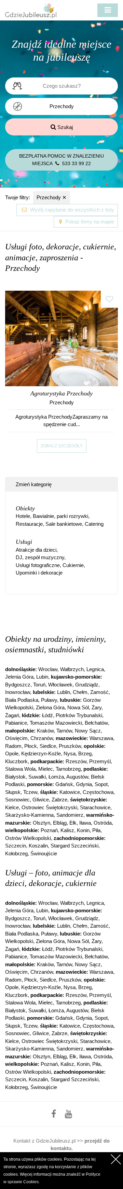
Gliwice (40, 799)
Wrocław (47, 669)
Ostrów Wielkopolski (28, 838)
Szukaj (64, 127)
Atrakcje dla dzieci (36, 550)
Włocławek (60, 684)
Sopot (101, 784)
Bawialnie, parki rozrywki (60, 516)
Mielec (45, 769)
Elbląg (60, 823)
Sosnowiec (17, 799)
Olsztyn (41, 823)
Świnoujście (43, 853)
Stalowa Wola (20, 769)
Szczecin (15, 846)
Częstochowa (98, 792)
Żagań (12, 715)
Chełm (80, 692)
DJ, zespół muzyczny (40, 557)
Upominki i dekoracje (39, 573)
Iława (85, 823)
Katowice (69, 792)
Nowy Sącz (88, 731)
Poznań (49, 830)
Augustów (77, 777)
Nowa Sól (78, 707)
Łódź (47, 715)
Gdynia (84, 784)
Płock (30, 746)
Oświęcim (16, 738)
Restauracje (29, 524)
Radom (13, 746)
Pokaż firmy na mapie (89, 221)
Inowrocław (17, 692)
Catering (94, 524)
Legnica (95, 669)
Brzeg (85, 753)
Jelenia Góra (19, 677)
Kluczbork (16, 761)
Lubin (42, 677)
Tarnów (64, 731)
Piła (96, 830)
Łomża (56, 777)
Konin (83, 830)
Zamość (99, 692)
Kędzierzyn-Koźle (41, 753)
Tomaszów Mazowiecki (56, 723)
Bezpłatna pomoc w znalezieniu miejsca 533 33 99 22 (61, 159)
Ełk (73, 823)
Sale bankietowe (63, 524)
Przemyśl (100, 761)
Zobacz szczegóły (62, 446)
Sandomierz (69, 815)
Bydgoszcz (17, 684)
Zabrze (59, 799)
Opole (11, 753)
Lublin (63, 692)
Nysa (70, 753)
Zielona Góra (50, 707)
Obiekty (25, 508)
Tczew (30, 792)
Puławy (49, 700)
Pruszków (70, 746)
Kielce (12, 807)
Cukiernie (73, 565)
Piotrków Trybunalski (79, 715)
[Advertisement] (64, 613)
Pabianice (16, 723)
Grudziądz (86, 684)
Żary (96, 707)
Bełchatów (96, 723)
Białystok (15, 777)
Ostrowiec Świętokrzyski (49, 807)
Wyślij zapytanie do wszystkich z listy (71, 210)
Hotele (23, 516)
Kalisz (67, 830)
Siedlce (48, 746)
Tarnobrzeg (68, 769)
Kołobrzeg (16, 853)
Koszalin (38, 846)
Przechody (52, 197)
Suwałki (37, 777)
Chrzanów (41, 738)
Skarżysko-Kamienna (29, 815)
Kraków (45, 731)
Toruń (39, 684)
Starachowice (95, 807)
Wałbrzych (72, 669)
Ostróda (103, 823)
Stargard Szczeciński (74, 846)
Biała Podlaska (21, 700)
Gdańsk (64, 784)
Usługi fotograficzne (38, 565)
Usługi (24, 541)
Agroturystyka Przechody (61, 393)
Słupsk (12, 792)
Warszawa (101, 738)
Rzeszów (76, 761)
